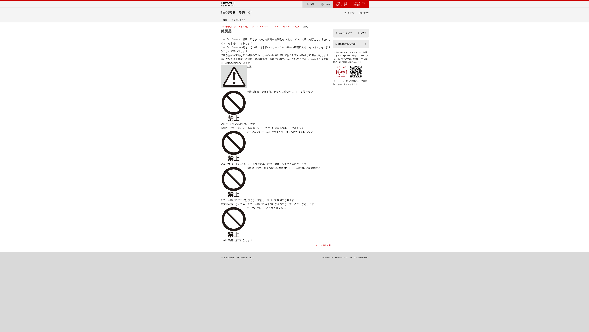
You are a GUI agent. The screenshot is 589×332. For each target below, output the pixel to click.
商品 (240, 27)
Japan (328, 4)
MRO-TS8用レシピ (282, 27)
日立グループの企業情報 (359, 4)
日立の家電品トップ (228, 27)
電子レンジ (249, 27)
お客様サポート (238, 19)
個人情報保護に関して (245, 258)
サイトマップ (350, 13)
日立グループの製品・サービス (341, 4)
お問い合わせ (363, 13)
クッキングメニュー (264, 27)
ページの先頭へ (321, 245)
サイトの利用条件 (227, 258)
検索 (312, 4)
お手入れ (296, 27)
